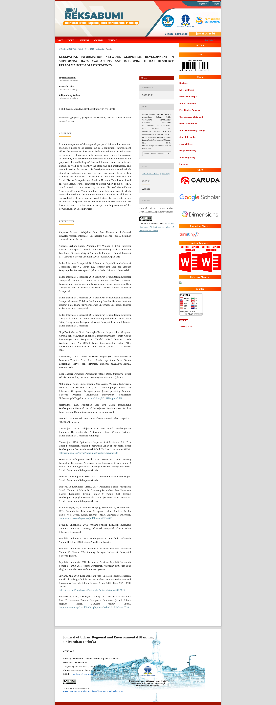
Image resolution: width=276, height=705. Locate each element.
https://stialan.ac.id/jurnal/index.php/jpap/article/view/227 (88, 452)
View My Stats (185, 326)
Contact (112, 40)
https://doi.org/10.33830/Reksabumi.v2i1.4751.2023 (89, 108)
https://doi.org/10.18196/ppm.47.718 (104, 398)
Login (216, 3)
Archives (98, 40)
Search (211, 40)
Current (84, 40)
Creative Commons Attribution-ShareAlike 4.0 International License (156, 227)
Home (60, 40)
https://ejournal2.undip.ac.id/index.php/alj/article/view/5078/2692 (92, 590)
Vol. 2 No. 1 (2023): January (91, 49)
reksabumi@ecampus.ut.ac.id (85, 674)
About (70, 40)
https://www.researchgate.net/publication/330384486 (85, 518)
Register (203, 3)
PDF (145, 78)
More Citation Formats (154, 153)
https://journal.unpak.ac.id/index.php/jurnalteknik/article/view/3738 (94, 607)
